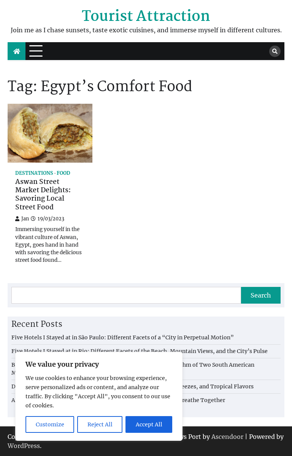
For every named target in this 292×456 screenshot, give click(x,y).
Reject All (100, 424)
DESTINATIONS (34, 173)
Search (261, 295)
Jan (25, 219)
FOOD (63, 173)
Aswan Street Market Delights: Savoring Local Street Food (43, 195)
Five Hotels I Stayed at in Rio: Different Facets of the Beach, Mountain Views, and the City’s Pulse (139, 351)
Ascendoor (227, 436)
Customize (50, 424)
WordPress (24, 446)
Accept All (149, 424)
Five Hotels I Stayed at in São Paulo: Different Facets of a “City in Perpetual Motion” (122, 337)
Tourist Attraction (146, 17)
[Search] (275, 51)
